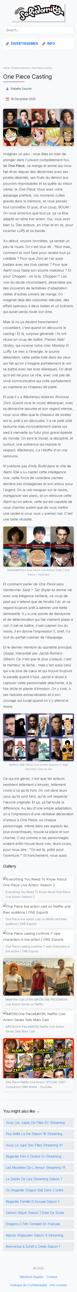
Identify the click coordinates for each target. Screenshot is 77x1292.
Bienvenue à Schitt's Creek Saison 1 (33, 1246)
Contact (51, 1277)
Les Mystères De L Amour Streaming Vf (35, 1167)
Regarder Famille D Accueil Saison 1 (32, 1201)
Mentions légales (31, 1277)
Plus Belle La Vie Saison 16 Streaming (34, 1134)
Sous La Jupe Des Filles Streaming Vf (34, 1145)
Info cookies (58, 1285)
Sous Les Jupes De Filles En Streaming (35, 1123)
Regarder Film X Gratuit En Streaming (33, 1156)
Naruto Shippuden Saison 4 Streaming (34, 1235)
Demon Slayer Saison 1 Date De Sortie (35, 1213)
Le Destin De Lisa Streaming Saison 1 (34, 1179)
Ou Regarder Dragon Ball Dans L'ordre (34, 1190)
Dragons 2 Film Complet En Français (33, 1224)
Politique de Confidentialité (28, 1285)
